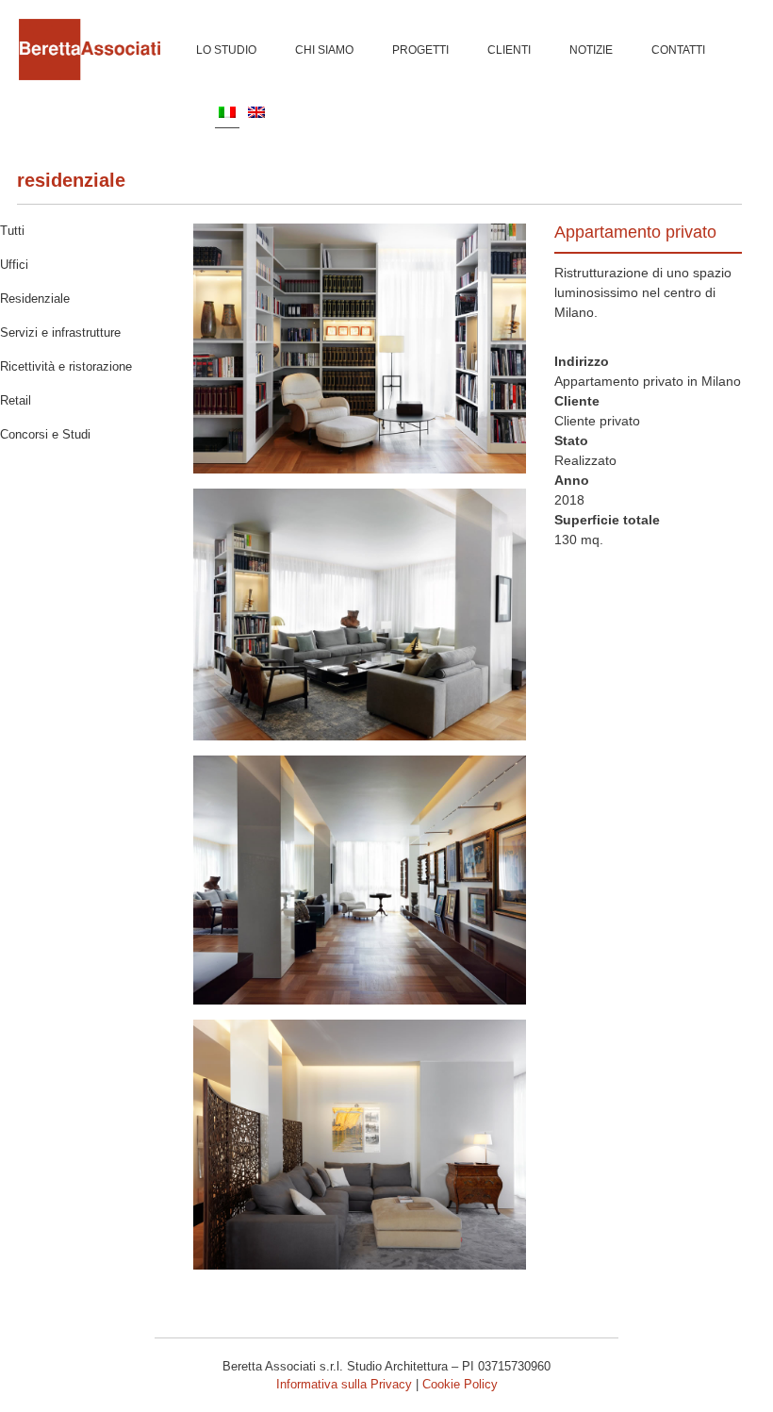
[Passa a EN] (256, 111)
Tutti (12, 231)
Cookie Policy (460, 1384)
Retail (15, 400)
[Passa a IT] (227, 111)
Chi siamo (324, 50)
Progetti (420, 50)
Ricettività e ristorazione (66, 366)
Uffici (14, 264)
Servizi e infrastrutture (60, 332)
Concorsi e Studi (45, 434)
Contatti (678, 50)
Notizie (591, 50)
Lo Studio (226, 50)
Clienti (509, 50)
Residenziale (71, 180)
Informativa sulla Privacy (344, 1384)
